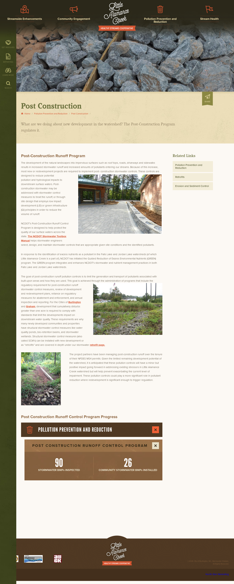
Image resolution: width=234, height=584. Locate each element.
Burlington (74, 302)
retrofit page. (97, 344)
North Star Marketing (217, 574)
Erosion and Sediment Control (192, 186)
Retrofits (179, 177)
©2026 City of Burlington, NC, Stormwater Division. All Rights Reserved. (208, 562)
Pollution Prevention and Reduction (188, 166)
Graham (30, 306)
